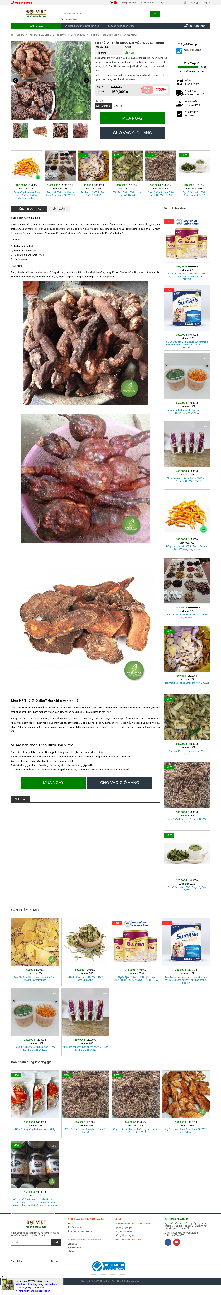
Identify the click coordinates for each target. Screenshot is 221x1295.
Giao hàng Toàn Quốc (122, 26)
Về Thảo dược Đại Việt (152, 2)
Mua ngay (132, 118)
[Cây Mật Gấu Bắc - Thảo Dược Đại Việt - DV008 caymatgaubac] (35, 951)
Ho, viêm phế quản (124, 1232)
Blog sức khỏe (129, 2)
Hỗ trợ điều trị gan (123, 1228)
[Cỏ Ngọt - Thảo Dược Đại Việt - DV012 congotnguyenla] (85, 951)
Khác (118, 1219)
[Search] (155, 14)
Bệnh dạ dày (74, 1251)
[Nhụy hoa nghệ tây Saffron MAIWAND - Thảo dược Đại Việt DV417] (187, 453)
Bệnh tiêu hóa (74, 1247)
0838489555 (23, 2)
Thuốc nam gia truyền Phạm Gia (86, 1219)
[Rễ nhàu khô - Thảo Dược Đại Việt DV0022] (93, 175)
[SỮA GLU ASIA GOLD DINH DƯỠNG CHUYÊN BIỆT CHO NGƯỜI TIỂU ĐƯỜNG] (187, 249)
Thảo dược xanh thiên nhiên (84, 1239)
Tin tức (54, 1261)
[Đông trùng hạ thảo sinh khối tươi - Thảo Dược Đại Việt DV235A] (187, 385)
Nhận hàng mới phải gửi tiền (83, 26)
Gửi (56, 1242)
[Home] (36, 13)
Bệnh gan (72, 1244)
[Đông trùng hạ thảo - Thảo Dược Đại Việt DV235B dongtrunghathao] (26, 175)
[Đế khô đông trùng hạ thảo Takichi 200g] (35, 1104)
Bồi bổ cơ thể (59, 35)
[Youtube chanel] (176, 1242)
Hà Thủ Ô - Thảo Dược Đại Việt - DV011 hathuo (113, 35)
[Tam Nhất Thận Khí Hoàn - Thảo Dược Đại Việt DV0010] (60, 175)
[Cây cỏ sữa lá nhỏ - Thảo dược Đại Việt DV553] (160, 175)
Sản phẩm (16, 1261)
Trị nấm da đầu (75, 1227)
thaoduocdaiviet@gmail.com (184, 1233)
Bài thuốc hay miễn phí (128, 1239)
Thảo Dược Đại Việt (38, 35)
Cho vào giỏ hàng (132, 133)
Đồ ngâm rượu (78, 35)
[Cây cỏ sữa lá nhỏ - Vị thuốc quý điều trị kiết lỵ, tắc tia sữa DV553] (136, 1104)
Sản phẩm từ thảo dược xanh (132, 1223)
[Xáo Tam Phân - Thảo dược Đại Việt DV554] (127, 175)
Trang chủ (19, 35)
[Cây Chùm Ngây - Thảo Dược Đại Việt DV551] (194, 175)
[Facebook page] (168, 1242)
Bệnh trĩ (71, 1223)
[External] (109, 1267)
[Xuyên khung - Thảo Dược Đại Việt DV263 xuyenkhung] (186, 1104)
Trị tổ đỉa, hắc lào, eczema (80, 1231)
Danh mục (35, 26)
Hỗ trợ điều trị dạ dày (125, 1235)
